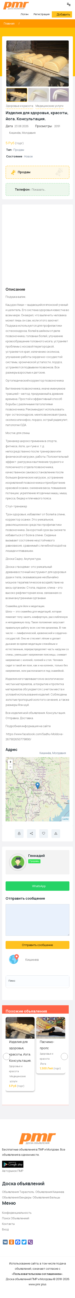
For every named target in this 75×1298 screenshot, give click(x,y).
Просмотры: (43, 126)
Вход (5, 1229)
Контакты (8, 1224)
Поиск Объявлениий (15, 1218)
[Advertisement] (37, 245)
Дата (9, 126)
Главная (9, 23)
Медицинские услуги (49, 106)
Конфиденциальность (17, 1213)
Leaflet (65, 819)
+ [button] (10, 761)
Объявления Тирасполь (18, 1192)
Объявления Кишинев (49, 1192)
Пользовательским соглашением (37, 1274)
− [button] (10, 767)
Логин (24, 14)
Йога (43, 1063)
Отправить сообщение (37, 945)
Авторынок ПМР (12, 1171)
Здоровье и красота (19, 106)
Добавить (63, 14)
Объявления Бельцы (46, 1197)
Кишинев (32, 959)
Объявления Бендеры (16, 1197)
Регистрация (42, 14)
